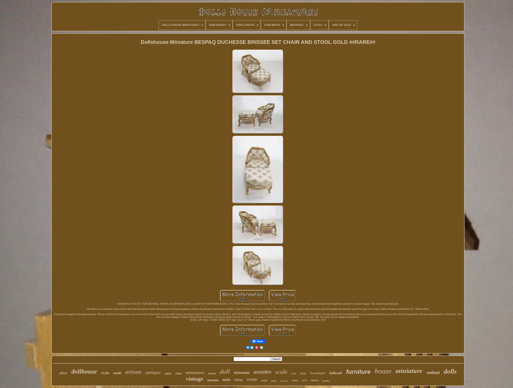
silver (63, 373)
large (303, 373)
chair (178, 373)
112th (105, 373)
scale (281, 372)
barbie (212, 373)
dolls (450, 371)
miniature (409, 370)
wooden (262, 372)
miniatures (195, 372)
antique (153, 372)
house (383, 371)
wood (264, 380)
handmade (317, 373)
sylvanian (284, 381)
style (168, 373)
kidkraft (335, 373)
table (226, 380)
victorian (241, 372)
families (326, 381)
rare (295, 380)
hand (293, 373)
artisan (133, 372)
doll (225, 371)
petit (304, 380)
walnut (433, 372)
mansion (213, 380)
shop (238, 380)
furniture (358, 371)
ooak (117, 373)
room (252, 379)
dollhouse (84, 371)
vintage (194, 379)
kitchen (314, 380)
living (273, 381)
